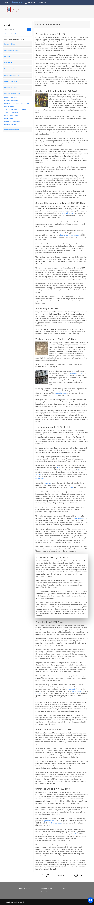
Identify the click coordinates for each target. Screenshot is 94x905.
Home (7, 2)
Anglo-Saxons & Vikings (11, 50)
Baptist (74, 691)
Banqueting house (61, 393)
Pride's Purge (9, 106)
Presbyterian (72, 689)
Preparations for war (11, 98)
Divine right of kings (76, 373)
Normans (7, 56)
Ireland (59, 468)
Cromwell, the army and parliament (16, 103)
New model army (67, 213)
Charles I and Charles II (11, 87)
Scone (72, 487)
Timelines (30, 2)
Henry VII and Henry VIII (11, 75)
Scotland (81, 470)
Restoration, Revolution (11, 129)
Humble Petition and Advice (14, 121)
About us (42, 2)
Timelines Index (46, 888)
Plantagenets (8, 63)
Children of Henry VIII (10, 81)
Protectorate (8, 118)
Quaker (79, 691)
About (65, 888)
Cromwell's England (11, 124)
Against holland (48, 821)
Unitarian (38, 693)
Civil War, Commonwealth (12, 94)
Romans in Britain (9, 44)
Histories (17, 2)
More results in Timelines (13, 34)
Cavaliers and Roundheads (13, 101)
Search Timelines (47, 892)
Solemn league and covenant (70, 235)
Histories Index (24, 888)
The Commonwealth (11, 112)
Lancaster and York (10, 69)
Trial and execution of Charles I (15, 109)
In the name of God (11, 115)
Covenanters (45, 132)
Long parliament (79, 518)
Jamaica (74, 834)
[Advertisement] (56, 11)
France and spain (57, 823)
